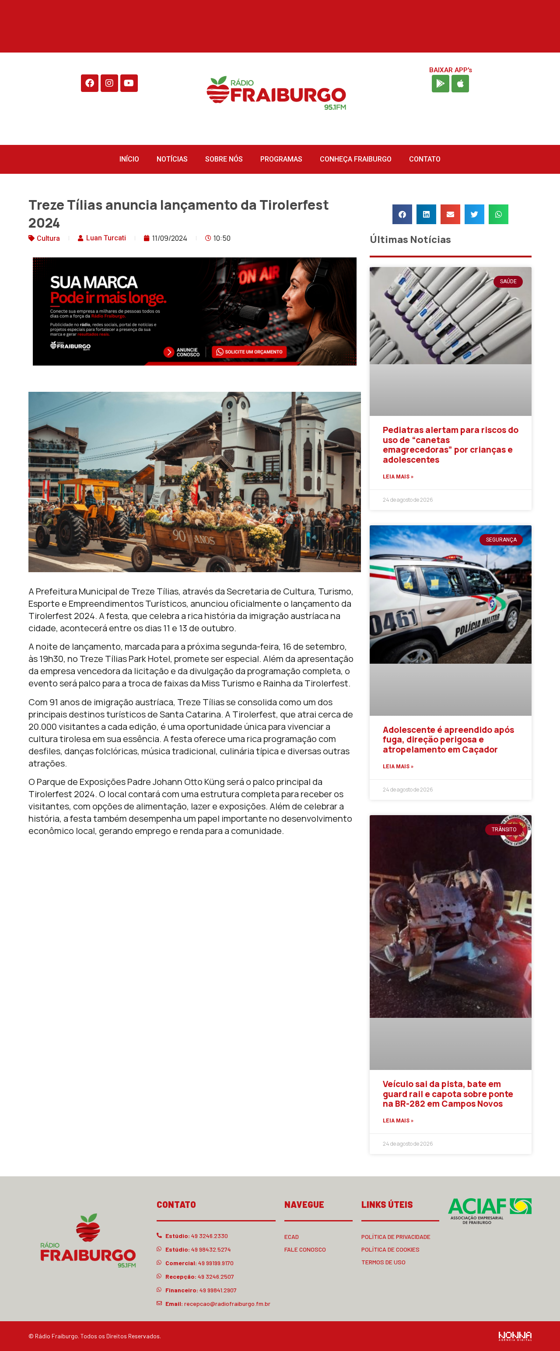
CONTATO (425, 159)
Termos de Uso (383, 1262)
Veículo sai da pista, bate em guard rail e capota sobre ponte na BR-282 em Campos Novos (448, 1094)
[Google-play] (440, 83)
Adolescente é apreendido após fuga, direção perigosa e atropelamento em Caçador (448, 740)
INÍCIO (129, 159)
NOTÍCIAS (172, 159)
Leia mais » (398, 477)
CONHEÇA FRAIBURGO (356, 159)
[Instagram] (109, 83)
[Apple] (460, 83)
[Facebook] (89, 83)
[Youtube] (129, 83)
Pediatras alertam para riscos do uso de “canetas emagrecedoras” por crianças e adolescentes (450, 444)
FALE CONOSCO (305, 1249)
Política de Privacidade (395, 1236)
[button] (402, 214)
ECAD (291, 1236)
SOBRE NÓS (224, 159)
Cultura (48, 238)
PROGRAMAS (281, 159)
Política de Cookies (390, 1249)
